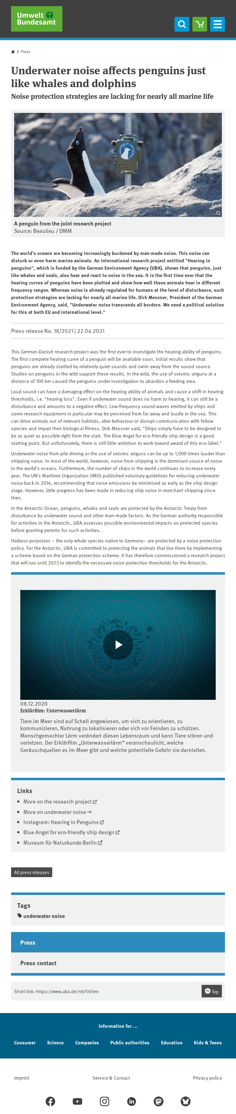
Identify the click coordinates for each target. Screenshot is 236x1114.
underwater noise (44, 916)
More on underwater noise (54, 811)
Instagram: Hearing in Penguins (61, 822)
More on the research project (57, 801)
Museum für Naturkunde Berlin (60, 842)
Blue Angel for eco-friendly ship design (68, 832)
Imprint (21, 1077)
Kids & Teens (208, 1042)
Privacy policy (207, 1077)
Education (172, 1042)
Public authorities (129, 1042)
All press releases (31, 872)
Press (25, 51)
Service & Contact (111, 1077)
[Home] (36, 19)
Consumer (25, 1042)
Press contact (38, 962)
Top (215, 991)
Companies (87, 1042)
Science (55, 1042)
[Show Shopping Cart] (199, 24)
